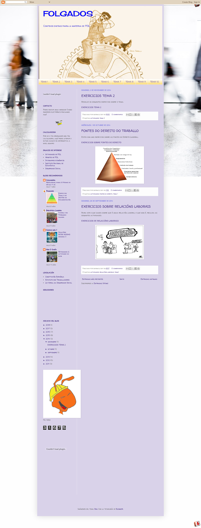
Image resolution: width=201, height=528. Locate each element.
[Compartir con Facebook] (135, 114)
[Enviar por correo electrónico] (127, 114)
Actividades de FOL (53, 154)
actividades (94, 118)
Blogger (119, 509)
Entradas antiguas (149, 279)
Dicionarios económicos (54, 160)
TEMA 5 (93, 81)
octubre (51, 349)
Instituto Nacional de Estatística (54, 164)
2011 (48, 364)
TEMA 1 (44, 81)
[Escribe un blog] (130, 114)
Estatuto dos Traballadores (57, 280)
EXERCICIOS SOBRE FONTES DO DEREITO (101, 142)
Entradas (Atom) (101, 283)
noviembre (52, 341)
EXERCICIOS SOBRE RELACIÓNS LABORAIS (116, 206)
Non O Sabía (51, 249)
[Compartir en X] (133, 114)
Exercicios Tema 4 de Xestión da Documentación (64, 196)
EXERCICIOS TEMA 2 (98, 96)
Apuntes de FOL (51, 157)
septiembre (53, 352)
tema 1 (115, 194)
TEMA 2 (56, 81)
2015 (48, 335)
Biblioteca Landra (54, 210)
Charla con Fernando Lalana (63, 214)
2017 (48, 328)
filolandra (50, 180)
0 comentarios (117, 114)
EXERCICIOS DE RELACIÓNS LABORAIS (100, 220)
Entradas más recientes (92, 279)
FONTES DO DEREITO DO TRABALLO (110, 131)
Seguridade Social (53, 168)
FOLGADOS (68, 13)
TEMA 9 (142, 81)
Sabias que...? (51, 230)
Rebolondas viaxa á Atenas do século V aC (58, 183)
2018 (48, 325)
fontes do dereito (106, 194)
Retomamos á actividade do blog (63, 254)
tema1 (117, 272)
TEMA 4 (80, 81)
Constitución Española (54, 276)
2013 (48, 357)
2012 (48, 360)
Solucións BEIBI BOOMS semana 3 (64, 234)
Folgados (50, 191)
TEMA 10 (154, 81)
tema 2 (102, 118)
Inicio (122, 279)
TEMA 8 (129, 81)
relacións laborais (107, 272)
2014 (48, 339)
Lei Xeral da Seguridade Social (58, 283)
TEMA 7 (117, 81)
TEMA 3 (68, 81)
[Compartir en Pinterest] (138, 114)
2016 (48, 332)
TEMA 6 (105, 81)
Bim (95, 509)
